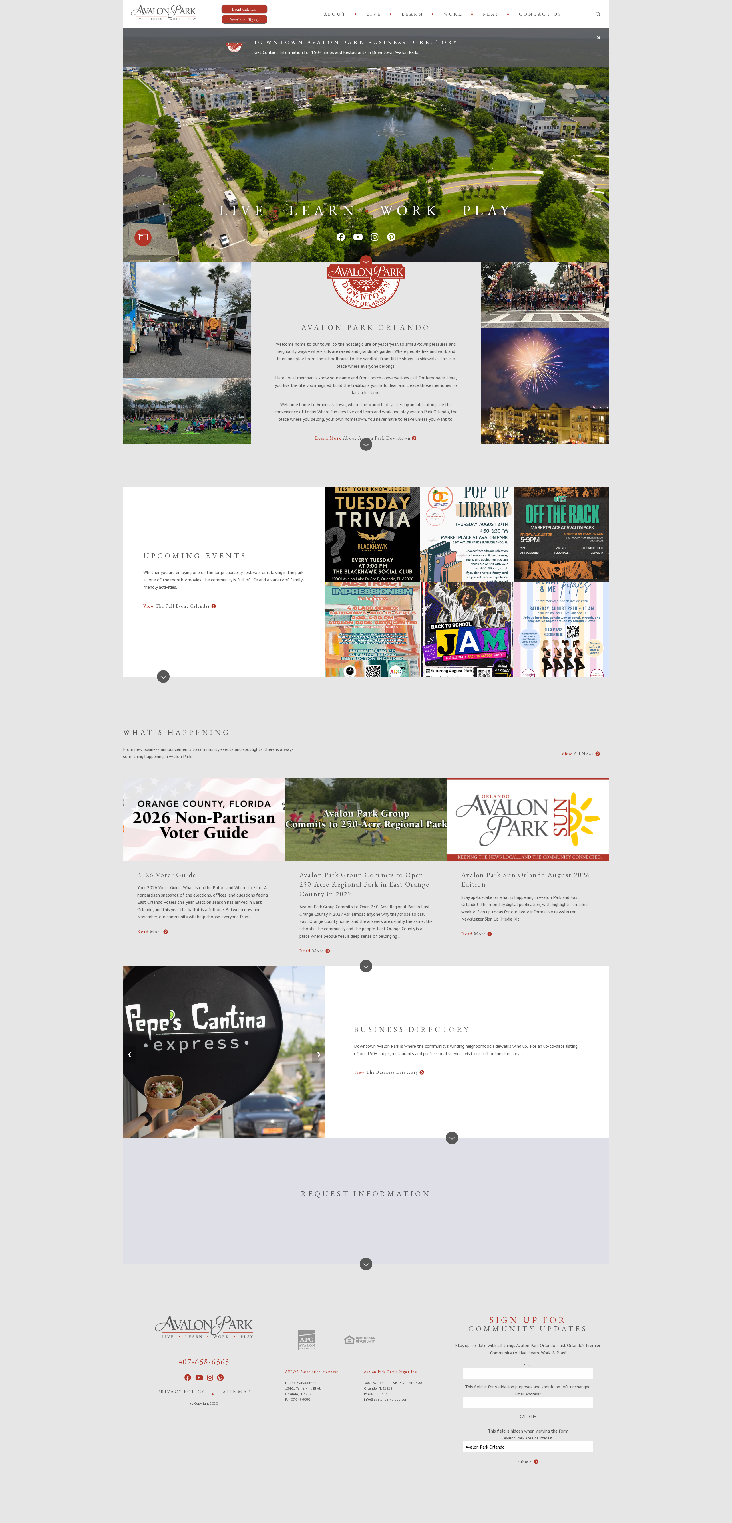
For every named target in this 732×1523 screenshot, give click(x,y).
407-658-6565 (204, 1361)
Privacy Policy (181, 1391)
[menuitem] (336, 14)
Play (491, 14)
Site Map (237, 1391)
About (335, 14)
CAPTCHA (528, 1416)
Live (374, 14)
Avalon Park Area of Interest (528, 1438)
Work (453, 14)
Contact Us (540, 14)
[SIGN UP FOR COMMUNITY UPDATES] (143, 237)
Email (528, 1364)
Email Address (528, 1394)
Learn (413, 14)
